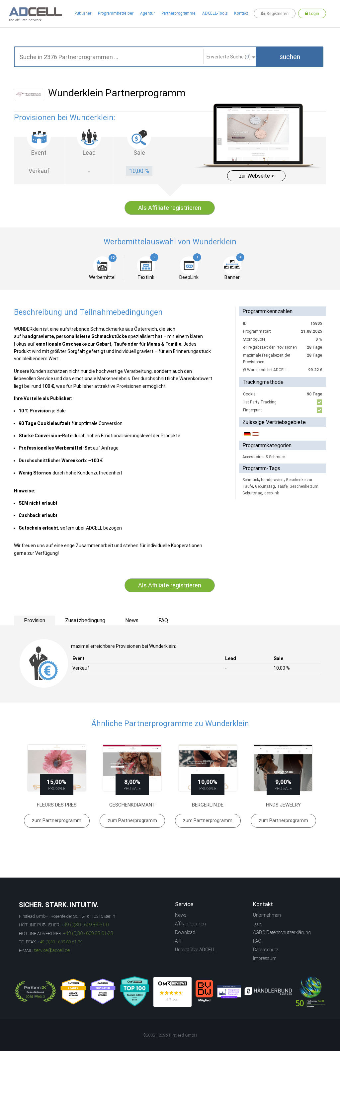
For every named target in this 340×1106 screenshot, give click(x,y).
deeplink (271, 493)
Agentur (147, 13)
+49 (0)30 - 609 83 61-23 (88, 933)
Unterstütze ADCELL (195, 949)
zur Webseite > (256, 176)
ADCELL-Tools (214, 13)
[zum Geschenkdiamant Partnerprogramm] (132, 768)
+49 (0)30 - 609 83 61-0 (85, 924)
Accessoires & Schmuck (264, 457)
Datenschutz (265, 949)
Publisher (82, 13)
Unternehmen (267, 915)
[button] (289, 56)
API (178, 941)
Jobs (258, 923)
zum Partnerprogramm (56, 820)
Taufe (282, 486)
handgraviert (272, 479)
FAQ (257, 941)
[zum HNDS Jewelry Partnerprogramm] (283, 768)
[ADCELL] (172, 992)
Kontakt (241, 13)
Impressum (265, 958)
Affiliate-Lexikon (190, 923)
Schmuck (250, 479)
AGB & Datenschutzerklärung (282, 932)
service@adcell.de (52, 950)
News (181, 915)
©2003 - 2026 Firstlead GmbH (170, 1035)
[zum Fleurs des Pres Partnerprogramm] (57, 768)
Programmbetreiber (115, 13)
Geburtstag (265, 486)
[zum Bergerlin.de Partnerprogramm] (208, 768)
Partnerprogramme (178, 13)
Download (185, 932)
